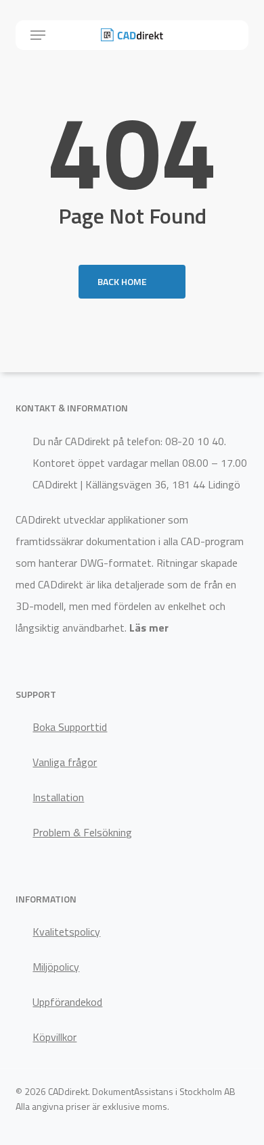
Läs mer (149, 627)
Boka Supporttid (69, 727)
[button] (37, 35)
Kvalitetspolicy (66, 931)
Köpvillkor (54, 1037)
